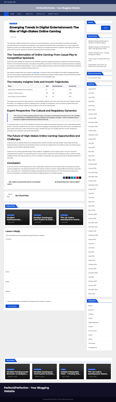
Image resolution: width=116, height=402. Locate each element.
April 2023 (91, 256)
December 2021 (93, 289)
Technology (91, 343)
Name (8, 271)
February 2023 (92, 264)
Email (8, 281)
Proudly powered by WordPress (50, 399)
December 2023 (93, 222)
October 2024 (92, 181)
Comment (9, 239)
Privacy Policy (53, 14)
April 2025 (91, 155)
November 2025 (93, 126)
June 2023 (91, 247)
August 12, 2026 (39, 376)
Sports (90, 339)
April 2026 (91, 105)
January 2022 (92, 285)
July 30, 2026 (65, 376)
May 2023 (91, 252)
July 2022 (91, 277)
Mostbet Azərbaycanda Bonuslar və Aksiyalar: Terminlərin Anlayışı (17, 374)
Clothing (90, 314)
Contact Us (40, 14)
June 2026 (91, 97)
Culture (90, 318)
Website (8, 291)
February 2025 (92, 164)
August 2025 (92, 139)
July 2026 (91, 93)
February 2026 (92, 114)
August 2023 (92, 239)
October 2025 (92, 130)
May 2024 (91, 201)
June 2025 (91, 147)
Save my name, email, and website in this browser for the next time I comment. (29, 301)
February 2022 (92, 281)
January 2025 (92, 168)
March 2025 (91, 160)
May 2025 (91, 151)
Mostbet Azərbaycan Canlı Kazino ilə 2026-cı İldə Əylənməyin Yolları (44, 219)
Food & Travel (92, 330)
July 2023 (91, 243)
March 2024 (91, 210)
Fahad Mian (23, 195)
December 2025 (93, 122)
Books (90, 305)
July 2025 (91, 143)
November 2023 (93, 227)
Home (12, 14)
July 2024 (91, 193)
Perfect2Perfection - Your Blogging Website (58, 8)
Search (90, 22)
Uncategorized (13, 23)
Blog (20, 14)
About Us (29, 14)
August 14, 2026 (12, 376)
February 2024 (92, 214)
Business (91, 310)
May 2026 (91, 101)
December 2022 (93, 273)
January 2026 (92, 118)
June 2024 (91, 197)
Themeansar (70, 399)
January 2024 (92, 218)
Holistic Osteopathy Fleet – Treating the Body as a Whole (70, 374)
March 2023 (91, 260)
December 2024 (93, 172)
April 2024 (91, 206)
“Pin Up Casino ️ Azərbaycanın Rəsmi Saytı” (69, 219)
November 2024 (93, 176)
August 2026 (92, 89)
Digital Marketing (93, 322)
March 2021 (91, 293)
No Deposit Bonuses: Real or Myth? (67, 182)
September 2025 (93, 135)
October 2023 (92, 231)
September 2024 (93, 185)
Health (90, 335)
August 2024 (92, 189)
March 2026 (91, 109)
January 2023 (92, 268)
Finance (90, 326)
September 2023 (93, 235)
